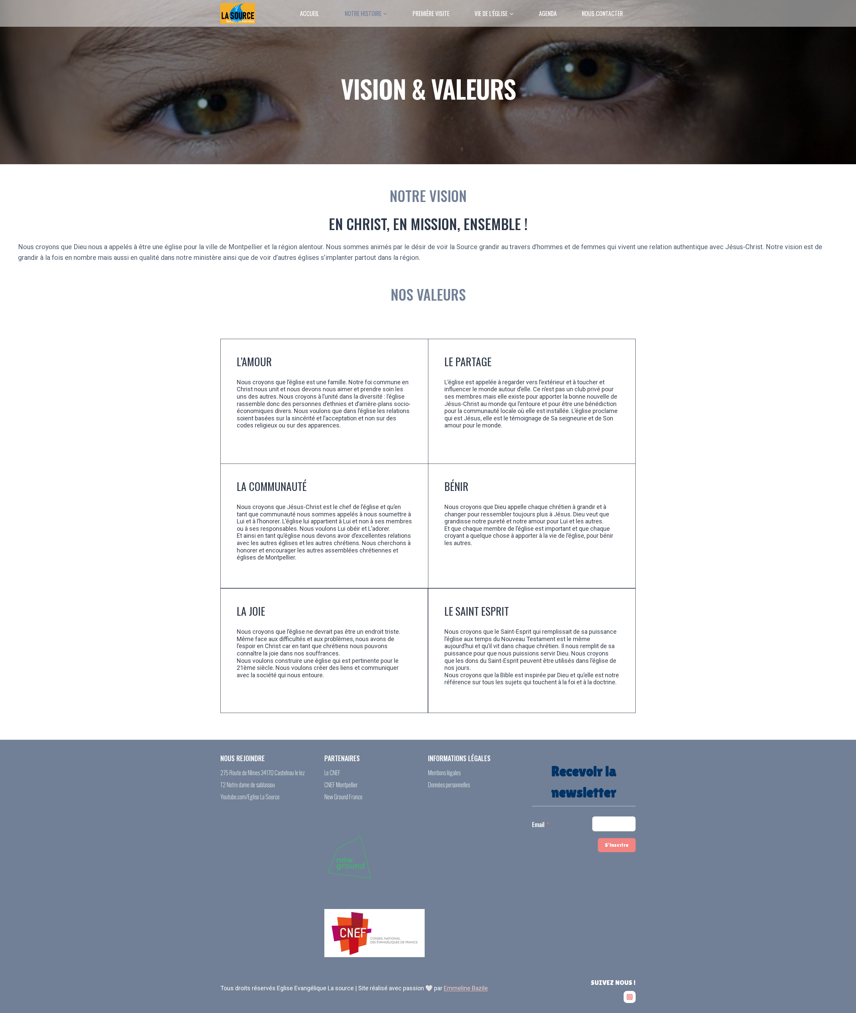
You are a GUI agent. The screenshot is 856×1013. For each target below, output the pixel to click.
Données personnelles (449, 784)
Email (538, 824)
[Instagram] (630, 997)
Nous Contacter (602, 13)
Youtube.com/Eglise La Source (250, 796)
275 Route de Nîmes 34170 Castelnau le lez (262, 772)
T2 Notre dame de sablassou (247, 784)
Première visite (431, 13)
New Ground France (343, 796)
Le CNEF (332, 772)
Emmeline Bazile (466, 988)
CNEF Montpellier (341, 784)
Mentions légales (444, 772)
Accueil (309, 13)
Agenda (548, 13)
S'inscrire (617, 845)
